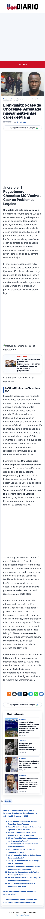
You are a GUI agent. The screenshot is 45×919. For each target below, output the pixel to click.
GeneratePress (22, 915)
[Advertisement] (22, 37)
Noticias (12, 99)
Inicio (5, 99)
